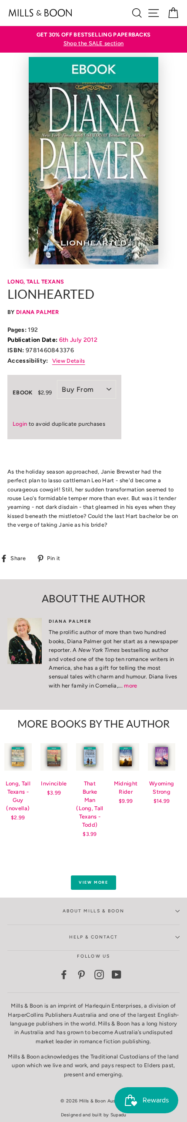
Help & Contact (93, 937)
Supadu (118, 1115)
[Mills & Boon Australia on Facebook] (64, 974)
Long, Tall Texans (35, 281)
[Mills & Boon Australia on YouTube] (116, 974)
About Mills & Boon (93, 911)
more (130, 685)
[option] (93, 39)
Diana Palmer (37, 312)
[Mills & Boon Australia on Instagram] (99, 974)
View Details (68, 360)
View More (93, 882)
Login (20, 424)
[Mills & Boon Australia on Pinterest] (81, 974)
